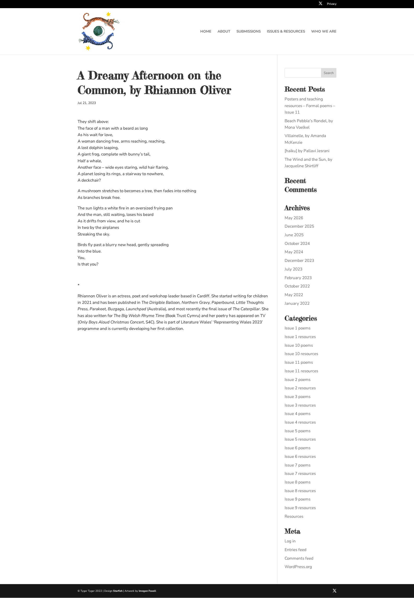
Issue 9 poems (297, 499)
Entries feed (295, 549)
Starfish (117, 591)
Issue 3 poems (297, 396)
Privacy (331, 4)
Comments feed (299, 558)
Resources (294, 516)
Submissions (248, 32)
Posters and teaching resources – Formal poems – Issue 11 (310, 105)
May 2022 (294, 295)
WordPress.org (298, 566)
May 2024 (294, 252)
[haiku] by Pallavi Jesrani (307, 151)
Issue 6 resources (300, 456)
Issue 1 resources (300, 336)
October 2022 (297, 286)
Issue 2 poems (297, 379)
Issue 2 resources (300, 388)
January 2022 (297, 303)
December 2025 (299, 226)
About (224, 32)
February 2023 (298, 278)
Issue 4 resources (300, 422)
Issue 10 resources (301, 353)
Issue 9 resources (300, 508)
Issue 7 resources (300, 473)
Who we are (323, 32)
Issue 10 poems (299, 345)
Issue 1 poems (297, 328)
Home (205, 32)
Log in (290, 541)
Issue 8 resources (300, 491)
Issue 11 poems (299, 362)
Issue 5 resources (300, 439)
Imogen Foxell (147, 591)
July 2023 (293, 269)
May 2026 (294, 218)
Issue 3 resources (300, 405)
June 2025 (294, 235)
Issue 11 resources (301, 371)
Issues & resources (286, 32)
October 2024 (297, 243)
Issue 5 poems (297, 431)
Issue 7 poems (297, 465)
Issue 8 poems (297, 482)
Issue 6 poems (297, 448)
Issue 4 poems (297, 413)
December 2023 (299, 260)
